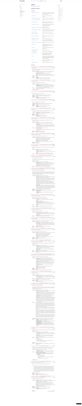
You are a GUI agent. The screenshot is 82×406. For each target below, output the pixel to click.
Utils (20, 17)
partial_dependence (59, 18)
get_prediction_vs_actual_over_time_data (61, 11)
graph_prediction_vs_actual (60, 15)
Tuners (20, 16)
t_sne (58, 20)
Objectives (21, 12)
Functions (58, 6)
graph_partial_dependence (60, 13)
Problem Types (21, 15)
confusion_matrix (59, 8)
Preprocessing (21, 14)
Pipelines (21, 13)
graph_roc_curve (59, 16)
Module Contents (58, 5)
